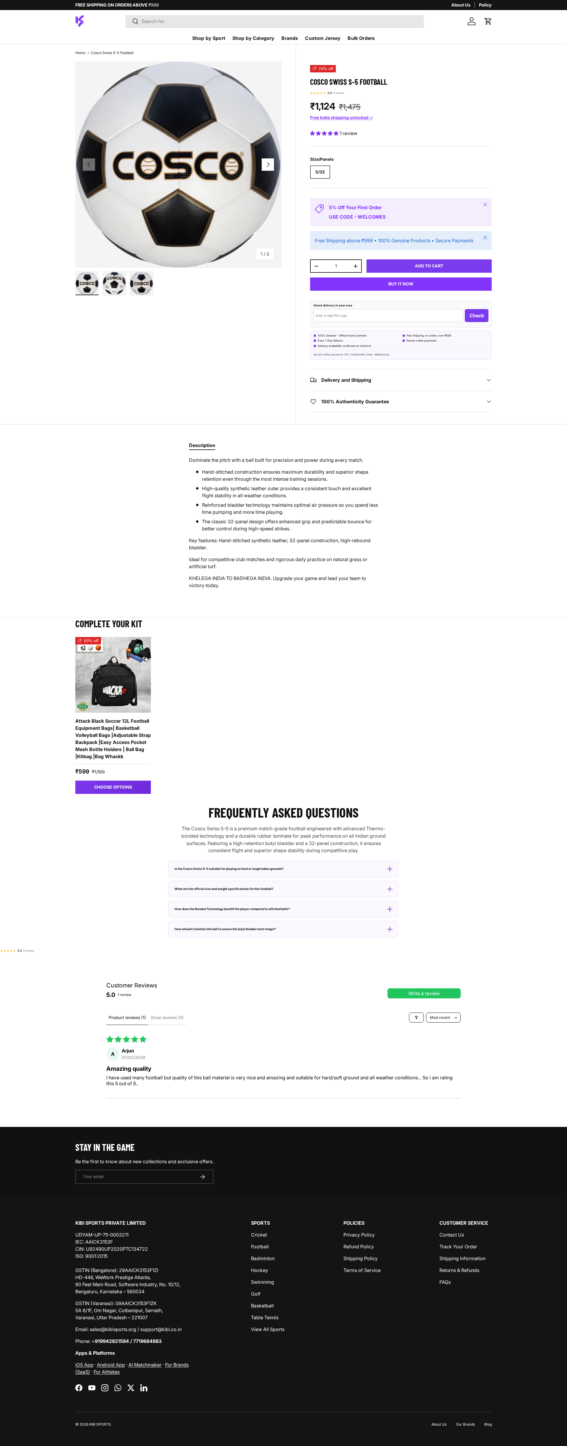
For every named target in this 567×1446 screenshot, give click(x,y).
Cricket (259, 1235)
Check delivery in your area (332, 305)
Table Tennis (264, 1317)
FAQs (445, 1282)
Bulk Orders (361, 38)
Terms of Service (362, 1270)
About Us (460, 4)
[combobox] (275, 21)
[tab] (202, 445)
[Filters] (416, 1018)
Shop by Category (253, 38)
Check (477, 316)
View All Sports (267, 1329)
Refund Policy (358, 1247)
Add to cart (429, 265)
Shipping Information (462, 1258)
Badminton (263, 1258)
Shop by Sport (208, 38)
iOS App (84, 1365)
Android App (111, 1365)
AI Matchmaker (145, 1365)
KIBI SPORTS (100, 1424)
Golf (255, 1294)
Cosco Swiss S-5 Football (112, 53)
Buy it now (400, 283)
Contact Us (451, 1235)
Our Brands (465, 1424)
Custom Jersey (322, 38)
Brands (289, 38)
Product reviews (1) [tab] (127, 1017)
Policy (485, 4)
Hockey (259, 1270)
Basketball (262, 1306)
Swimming (262, 1282)
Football (260, 1247)
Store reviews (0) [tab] (167, 1017)
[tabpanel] (283, 522)
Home (80, 53)
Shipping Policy (360, 1258)
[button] (488, 21)
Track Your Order (458, 1247)
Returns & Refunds (459, 1270)
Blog (488, 1424)
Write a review (424, 993)
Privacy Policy (359, 1235)
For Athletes (107, 1372)
